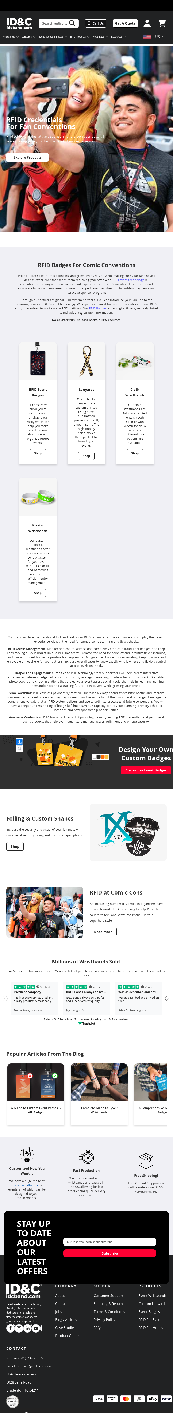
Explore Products (27, 157)
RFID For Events (151, 1319)
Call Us (98, 23)
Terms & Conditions (109, 1311)
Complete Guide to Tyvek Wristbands (99, 1110)
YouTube (36, 1328)
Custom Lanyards (152, 1303)
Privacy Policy (104, 1319)
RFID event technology (128, 280)
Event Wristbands (153, 1295)
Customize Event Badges (146, 770)
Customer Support (108, 1295)
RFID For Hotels (151, 1327)
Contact (61, 1303)
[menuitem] (11, 37)
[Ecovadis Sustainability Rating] (12, 1407)
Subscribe (110, 1253)
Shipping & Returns (109, 1303)
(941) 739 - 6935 (30, 1358)
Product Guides (67, 1335)
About (60, 1295)
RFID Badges (98, 308)
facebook (10, 1328)
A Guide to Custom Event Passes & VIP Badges (36, 1110)
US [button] (157, 37)
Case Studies (65, 1327)
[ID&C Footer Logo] (24, 1300)
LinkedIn (27, 1328)
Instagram (19, 1328)
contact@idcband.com (34, 1366)
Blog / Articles (66, 1319)
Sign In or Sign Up (146, 23)
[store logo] (19, 23)
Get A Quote (125, 23)
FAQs (98, 1327)
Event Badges (149, 1311)
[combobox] (59, 23)
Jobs (58, 1311)
